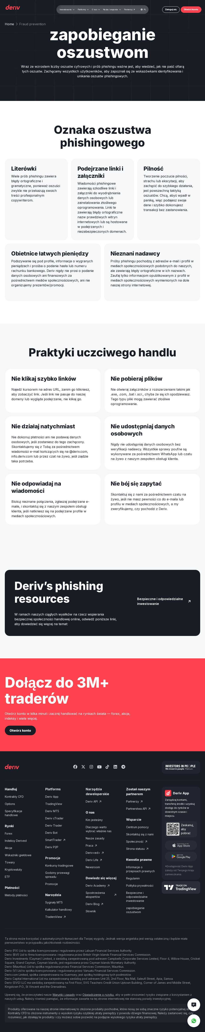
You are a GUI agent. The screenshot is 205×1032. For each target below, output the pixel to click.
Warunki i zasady (63, 994)
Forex (8, 833)
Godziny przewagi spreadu (57, 874)
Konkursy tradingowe (59, 865)
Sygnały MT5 (54, 902)
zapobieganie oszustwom (135, 910)
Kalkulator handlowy (58, 909)
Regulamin (133, 878)
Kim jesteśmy (94, 820)
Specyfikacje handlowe (13, 813)
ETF (7, 876)
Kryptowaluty (13, 869)
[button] (67, 9)
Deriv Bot (51, 832)
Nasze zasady (95, 838)
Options (10, 804)
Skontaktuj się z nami (140, 834)
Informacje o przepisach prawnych (140, 869)
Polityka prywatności (139, 885)
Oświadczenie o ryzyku (98, 994)
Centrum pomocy (137, 827)
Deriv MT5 (52, 811)
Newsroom (93, 867)
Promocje (51, 884)
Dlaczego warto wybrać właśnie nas (99, 829)
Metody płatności (16, 895)
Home (9, 24)
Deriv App (51, 796)
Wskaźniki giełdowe (18, 855)
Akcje (8, 848)
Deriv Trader (53, 825)
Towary (10, 862)
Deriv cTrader (54, 818)
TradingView (53, 804)
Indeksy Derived (16, 840)
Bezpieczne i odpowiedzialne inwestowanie (137, 896)
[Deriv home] (12, 8)
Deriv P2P (51, 847)
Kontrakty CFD (14, 796)
